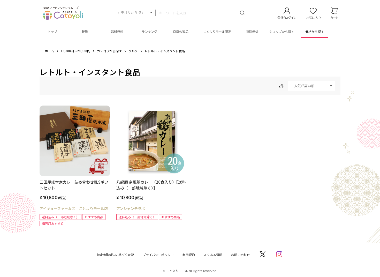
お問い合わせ (240, 254)
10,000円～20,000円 (75, 51)
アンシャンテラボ (130, 208)
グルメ (133, 51)
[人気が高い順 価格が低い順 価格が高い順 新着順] (311, 86)
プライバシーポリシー (158, 254)
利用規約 (189, 254)
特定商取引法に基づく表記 (115, 254)
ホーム (49, 51)
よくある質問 (213, 254)
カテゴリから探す (130, 12)
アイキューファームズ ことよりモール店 (74, 208)
